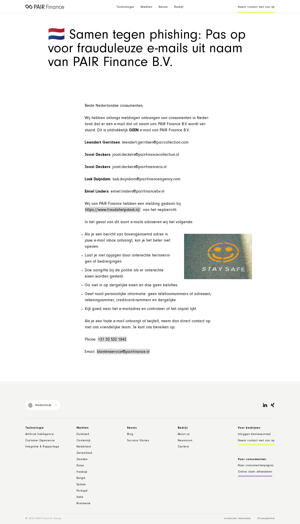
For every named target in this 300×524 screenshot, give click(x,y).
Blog (130, 434)
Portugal (82, 491)
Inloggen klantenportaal (254, 434)
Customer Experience (40, 440)
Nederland (84, 447)
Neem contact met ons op (256, 7)
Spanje (81, 484)
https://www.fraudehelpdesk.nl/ (112, 210)
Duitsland (83, 434)
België (81, 478)
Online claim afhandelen (255, 472)
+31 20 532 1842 (112, 340)
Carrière (183, 447)
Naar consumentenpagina (255, 465)
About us (184, 434)
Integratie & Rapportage (42, 447)
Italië (80, 497)
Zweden (82, 459)
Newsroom (185, 440)
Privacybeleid (266, 518)
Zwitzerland (84, 453)
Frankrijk (82, 472)
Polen (80, 466)
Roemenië (84, 503)
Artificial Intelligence (39, 434)
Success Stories (138, 440)
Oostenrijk (84, 440)
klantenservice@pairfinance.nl (123, 352)
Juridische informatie (237, 518)
